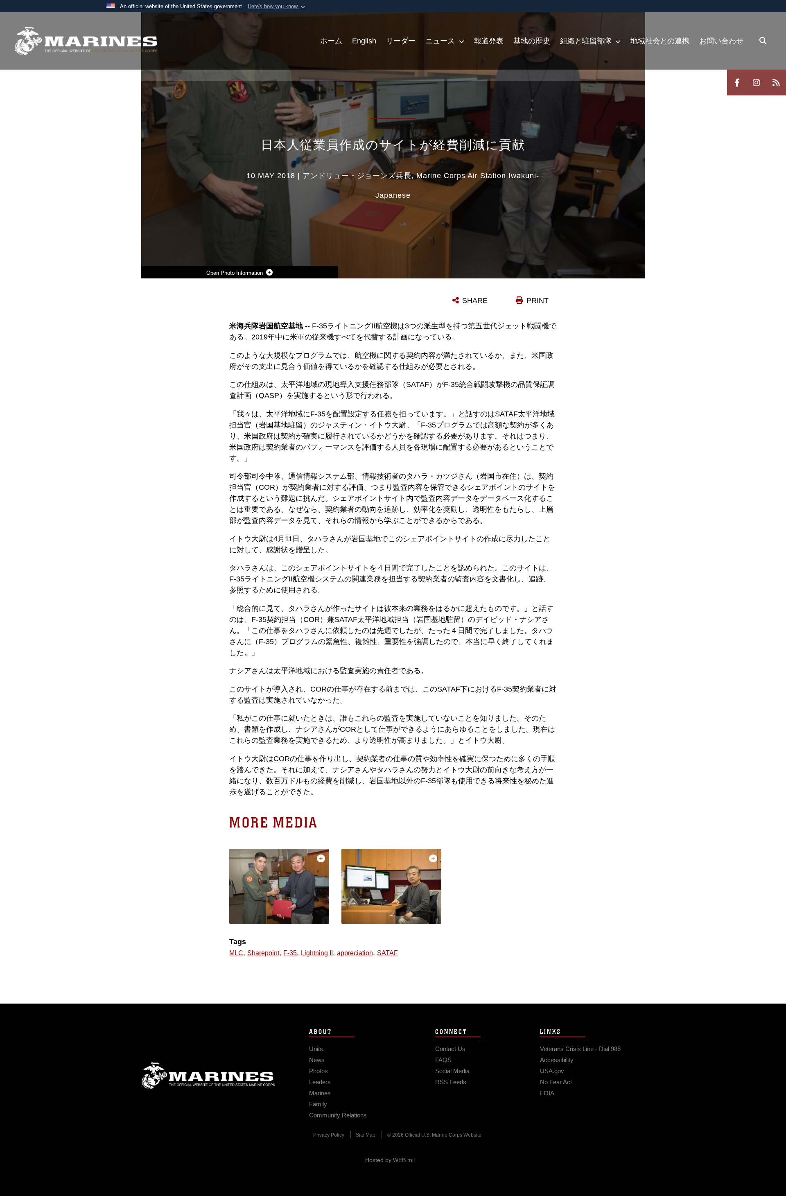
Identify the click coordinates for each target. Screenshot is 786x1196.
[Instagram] (756, 82)
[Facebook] (737, 82)
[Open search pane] (763, 41)
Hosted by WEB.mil (390, 1160)
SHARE (475, 300)
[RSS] (776, 82)
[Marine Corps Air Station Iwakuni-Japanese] (86, 41)
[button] (277, 6)
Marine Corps (208, 1075)
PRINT (537, 300)
